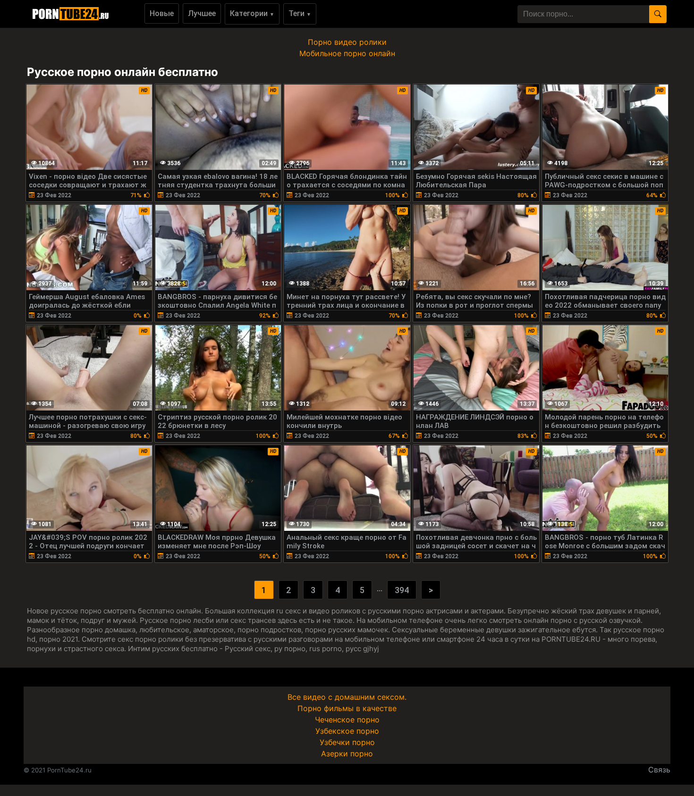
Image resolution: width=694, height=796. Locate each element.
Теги (299, 13)
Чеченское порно (347, 719)
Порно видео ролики (347, 42)
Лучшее (202, 13)
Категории (252, 13)
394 (402, 590)
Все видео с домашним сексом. (347, 697)
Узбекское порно (347, 731)
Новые (162, 13)
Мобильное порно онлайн (347, 53)
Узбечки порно (347, 742)
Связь (659, 769)
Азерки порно (347, 753)
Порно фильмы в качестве (347, 708)
